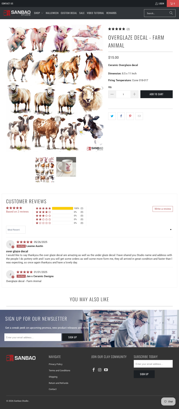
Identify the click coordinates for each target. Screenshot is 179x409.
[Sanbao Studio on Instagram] (100, 370)
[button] (39, 13)
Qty (110, 87)
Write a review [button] (163, 208)
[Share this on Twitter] (112, 116)
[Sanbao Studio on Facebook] (93, 370)
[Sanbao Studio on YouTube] (106, 370)
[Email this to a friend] (139, 116)
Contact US (7, 3)
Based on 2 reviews (17, 211)
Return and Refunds (58, 383)
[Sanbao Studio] (17, 13)
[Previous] (9, 88)
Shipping (53, 376)
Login (161, 3)
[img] (25, 242)
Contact (52, 389)
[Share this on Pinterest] (130, 116)
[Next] (102, 88)
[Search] (171, 13)
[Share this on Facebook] (121, 116)
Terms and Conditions (59, 370)
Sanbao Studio (21, 401)
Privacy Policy (55, 364)
